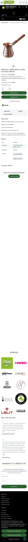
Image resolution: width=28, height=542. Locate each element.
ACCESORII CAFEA (4, 22)
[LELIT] (7, 411)
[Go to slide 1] (13, 66)
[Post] (6, 105)
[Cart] (26, 2)
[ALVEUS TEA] (21, 399)
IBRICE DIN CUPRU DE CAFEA (20, 158)
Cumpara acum (14, 93)
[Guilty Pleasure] (21, 385)
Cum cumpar (4, 510)
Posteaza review (14, 176)
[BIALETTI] (7, 399)
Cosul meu (3, 512)
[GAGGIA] (21, 410)
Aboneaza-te (14, 486)
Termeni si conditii (5, 498)
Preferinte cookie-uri (14, 539)
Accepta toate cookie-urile (14, 531)
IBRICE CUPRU (17, 147)
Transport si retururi (5, 516)
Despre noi (3, 496)
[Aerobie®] (7, 374)
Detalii (20, 111)
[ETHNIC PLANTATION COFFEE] (9, 2)
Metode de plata (4, 514)
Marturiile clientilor (5, 502)
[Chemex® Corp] (21, 374)
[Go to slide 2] (14, 66)
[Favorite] (23, 2)
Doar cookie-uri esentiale (14, 535)
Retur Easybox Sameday (6, 518)
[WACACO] (7, 385)
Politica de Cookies (5, 504)
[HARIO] (21, 363)
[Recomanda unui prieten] (9, 105)
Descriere (7, 111)
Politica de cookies (15, 524)
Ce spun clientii (7, 114)
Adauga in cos (14, 97)
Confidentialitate (5, 500)
